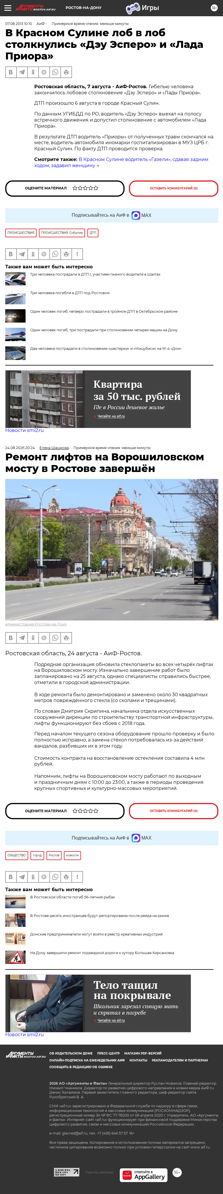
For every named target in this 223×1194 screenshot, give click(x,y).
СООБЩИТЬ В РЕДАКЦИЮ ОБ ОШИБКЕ (81, 1067)
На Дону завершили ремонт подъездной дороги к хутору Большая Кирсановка (102, 953)
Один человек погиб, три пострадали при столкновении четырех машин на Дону (104, 330)
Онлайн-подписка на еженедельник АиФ (87, 1060)
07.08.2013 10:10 (18, 23)
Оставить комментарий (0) (174, 188)
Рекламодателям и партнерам (180, 1060)
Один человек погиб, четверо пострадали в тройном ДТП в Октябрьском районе (103, 311)
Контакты (138, 1060)
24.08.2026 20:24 (20, 448)
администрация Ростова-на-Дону (36, 624)
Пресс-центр (108, 1053)
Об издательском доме (71, 1053)
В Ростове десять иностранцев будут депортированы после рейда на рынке (99, 915)
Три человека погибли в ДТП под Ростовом (69, 293)
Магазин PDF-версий (142, 1053)
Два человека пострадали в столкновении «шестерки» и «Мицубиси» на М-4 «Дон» (105, 348)
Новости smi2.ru (24, 430)
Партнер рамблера (99, 1172)
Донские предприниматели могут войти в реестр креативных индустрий (96, 934)
